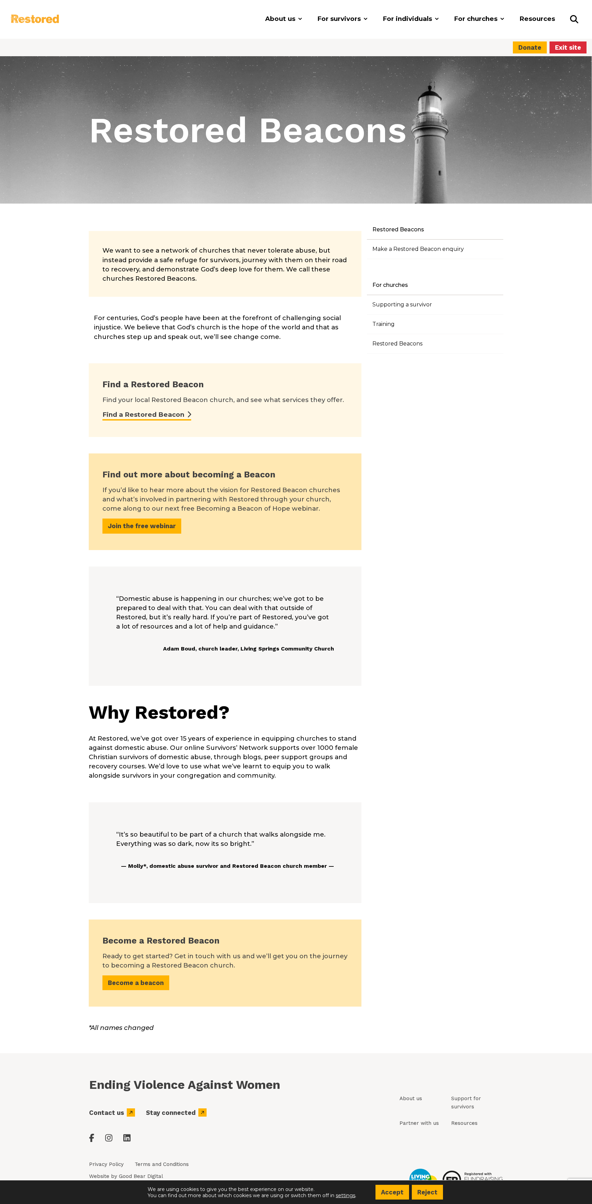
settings (345, 1195)
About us (410, 1098)
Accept (392, 1192)
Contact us (106, 1112)
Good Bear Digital (141, 1176)
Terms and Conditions (162, 1164)
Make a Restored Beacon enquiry (418, 249)
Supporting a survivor (402, 304)
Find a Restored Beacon (143, 414)
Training (383, 324)
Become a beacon (136, 982)
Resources (464, 1123)
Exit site (568, 47)
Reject (427, 1192)
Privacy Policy (106, 1164)
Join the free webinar (142, 526)
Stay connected (171, 1112)
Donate (529, 47)
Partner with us (419, 1123)
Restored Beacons (397, 343)
